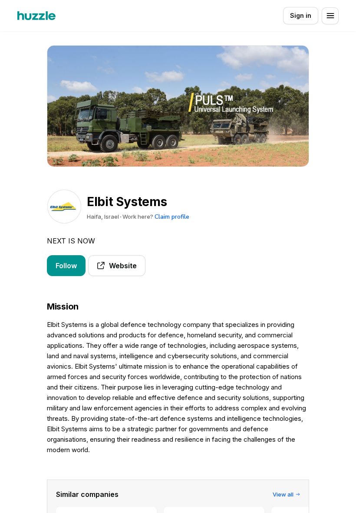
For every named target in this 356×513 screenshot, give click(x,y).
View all (283, 494)
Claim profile (172, 217)
